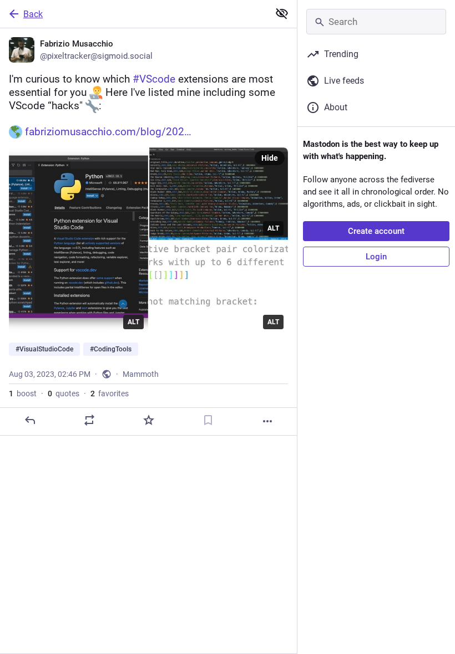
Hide (269, 158)
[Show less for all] (282, 13)
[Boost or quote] (89, 420)
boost (23, 393)
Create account (376, 231)
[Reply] (30, 420)
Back (33, 14)
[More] (267, 421)
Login (376, 257)
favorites (109, 393)
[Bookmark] (208, 420)
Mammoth (141, 374)
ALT (133, 322)
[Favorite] (148, 420)
